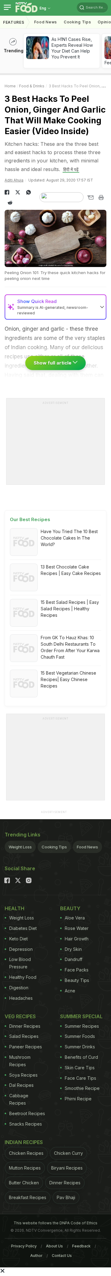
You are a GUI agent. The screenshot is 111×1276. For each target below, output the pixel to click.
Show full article (53, 363)
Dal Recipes (21, 1085)
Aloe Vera (75, 917)
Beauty (70, 908)
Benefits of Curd (81, 1057)
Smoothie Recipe (82, 1088)
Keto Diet (18, 938)
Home (10, 86)
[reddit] (10, 202)
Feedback (81, 1246)
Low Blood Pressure (20, 963)
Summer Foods (80, 1036)
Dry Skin (73, 949)
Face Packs (76, 969)
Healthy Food (22, 977)
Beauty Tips (77, 980)
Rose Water (76, 928)
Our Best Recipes (30, 519)
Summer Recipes (82, 1026)
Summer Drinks (80, 1046)
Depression (21, 949)
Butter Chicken (24, 1182)
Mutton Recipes (25, 1167)
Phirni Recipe (78, 1098)
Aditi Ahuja (14, 180)
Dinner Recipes (24, 1026)
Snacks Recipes (25, 1123)
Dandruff (73, 959)
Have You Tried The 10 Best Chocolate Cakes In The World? (69, 538)
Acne (70, 990)
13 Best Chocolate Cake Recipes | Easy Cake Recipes (71, 570)
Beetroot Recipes (27, 1113)
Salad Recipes (24, 1036)
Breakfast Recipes (27, 1197)
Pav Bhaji (66, 1197)
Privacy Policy (24, 1246)
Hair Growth (76, 938)
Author (36, 1255)
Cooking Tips (54, 846)
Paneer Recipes (25, 1046)
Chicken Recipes (26, 1153)
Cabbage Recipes (18, 1099)
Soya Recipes (23, 1075)
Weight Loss (20, 846)
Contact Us (62, 1255)
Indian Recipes (24, 1142)
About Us (54, 1246)
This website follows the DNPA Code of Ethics (55, 1223)
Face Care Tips (80, 1078)
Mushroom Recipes (20, 1061)
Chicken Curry (68, 1153)
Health (14, 908)
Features (13, 22)
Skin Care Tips (80, 1067)
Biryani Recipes (67, 1167)
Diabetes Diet (23, 928)
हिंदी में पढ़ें (71, 169)
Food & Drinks (31, 86)
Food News (45, 22)
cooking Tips (77, 22)
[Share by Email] (90, 197)
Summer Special (81, 1016)
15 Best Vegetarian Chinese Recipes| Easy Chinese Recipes (68, 679)
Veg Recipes (20, 1016)
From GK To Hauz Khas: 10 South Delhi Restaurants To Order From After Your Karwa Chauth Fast (70, 647)
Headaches (21, 998)
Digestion (18, 987)
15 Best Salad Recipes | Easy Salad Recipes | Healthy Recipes (70, 609)
